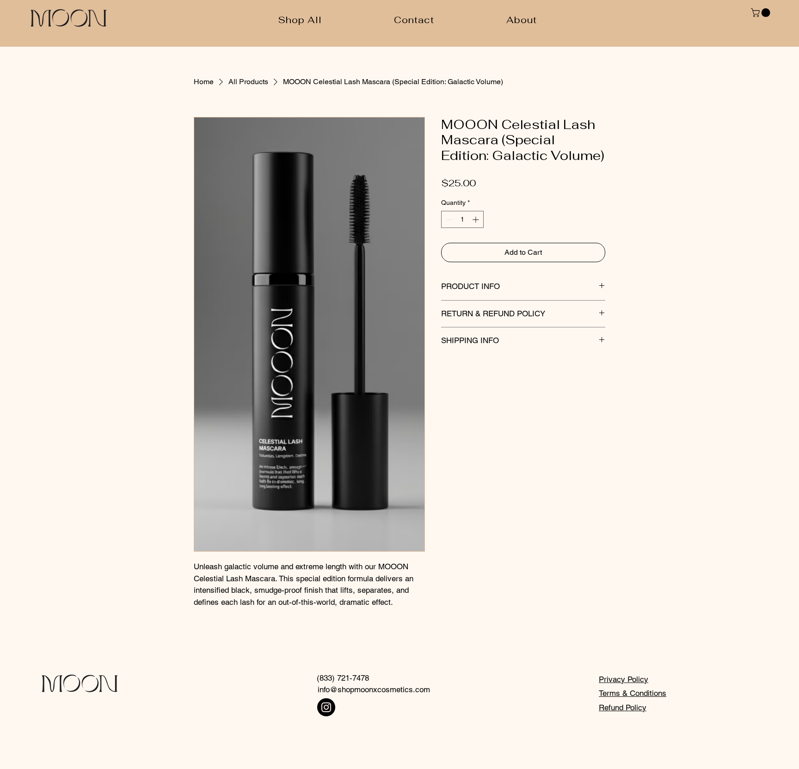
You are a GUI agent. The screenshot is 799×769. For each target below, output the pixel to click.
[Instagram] (326, 707)
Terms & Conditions (632, 693)
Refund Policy (622, 707)
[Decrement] (448, 219)
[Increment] (476, 219)
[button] (761, 12)
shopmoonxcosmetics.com (384, 689)
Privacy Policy (623, 679)
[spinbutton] (462, 219)
